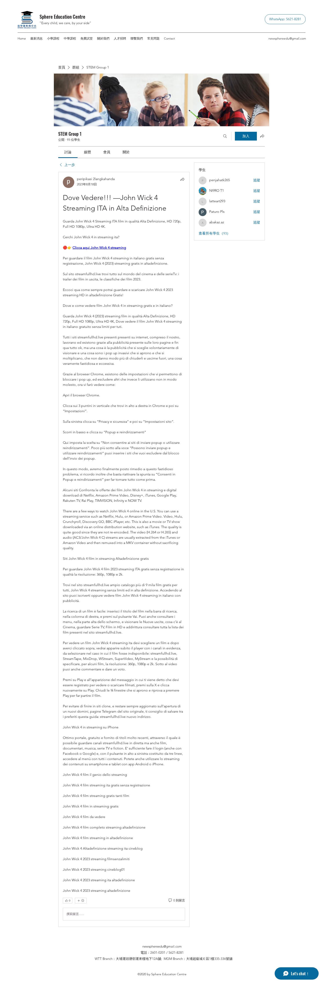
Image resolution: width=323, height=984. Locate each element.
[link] (67, 152)
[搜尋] (225, 136)
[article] (124, 549)
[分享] (182, 179)
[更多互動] (81, 900)
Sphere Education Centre (62, 16)
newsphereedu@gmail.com (287, 38)
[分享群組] (262, 136)
